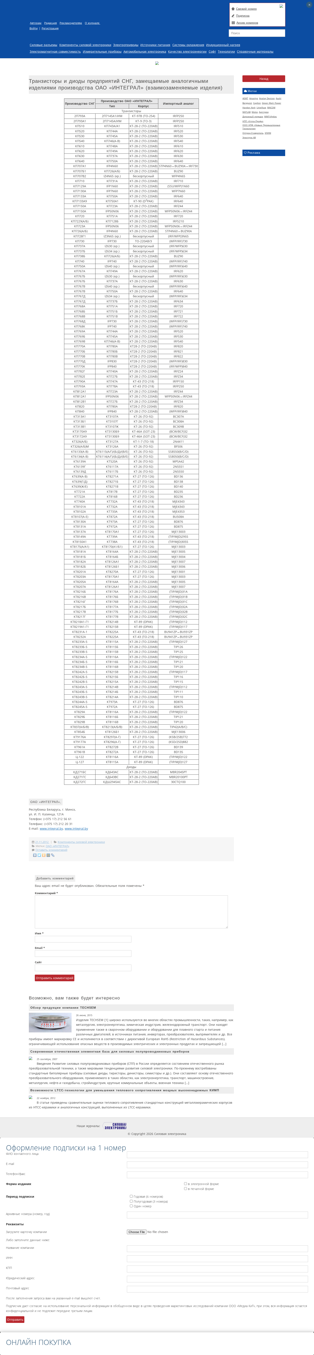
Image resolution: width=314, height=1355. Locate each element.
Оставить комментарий (51, 850)
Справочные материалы (255, 51)
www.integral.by (51, 828)
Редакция (50, 23)
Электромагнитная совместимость (55, 51)
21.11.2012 (42, 842)
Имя (39, 933)
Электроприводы (125, 45)
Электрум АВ (249, 137)
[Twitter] (39, 855)
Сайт (38, 962)
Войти (33, 28)
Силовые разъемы (43, 45)
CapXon (257, 102)
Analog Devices (267, 98)
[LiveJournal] (53, 855)
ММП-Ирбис (270, 116)
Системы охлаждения (188, 45)
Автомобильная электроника (144, 51)
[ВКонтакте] (35, 855)
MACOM (271, 107)
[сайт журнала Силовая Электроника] (114, 1125)
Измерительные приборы (102, 51)
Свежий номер (246, 8)
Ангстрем (264, 111)
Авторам (35, 23)
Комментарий (46, 893)
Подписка (242, 15)
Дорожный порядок (252, 116)
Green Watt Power (271, 102)
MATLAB (246, 111)
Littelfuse (261, 107)
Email (40, 948)
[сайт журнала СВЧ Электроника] (226, 1125)
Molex (255, 111)
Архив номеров (247, 22)
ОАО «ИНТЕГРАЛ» (57, 846)
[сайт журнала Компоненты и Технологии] (166, 1125)
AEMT (245, 98)
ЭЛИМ (268, 132)
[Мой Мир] (48, 855)
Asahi (278, 98)
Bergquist (247, 102)
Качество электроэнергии (187, 51)
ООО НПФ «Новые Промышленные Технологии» (261, 127)
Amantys (253, 98)
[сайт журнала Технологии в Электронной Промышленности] (140, 1125)
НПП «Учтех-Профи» (252, 121)
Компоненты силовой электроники (85, 45)
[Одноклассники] (44, 855)
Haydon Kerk (248, 107)
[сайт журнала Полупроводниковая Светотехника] (197, 1125)
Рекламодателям (71, 23)
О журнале (92, 23)
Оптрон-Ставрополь (253, 132)
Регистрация (50, 28)
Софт (212, 51)
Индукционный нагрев (223, 45)
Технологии (226, 51)
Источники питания (155, 45)
